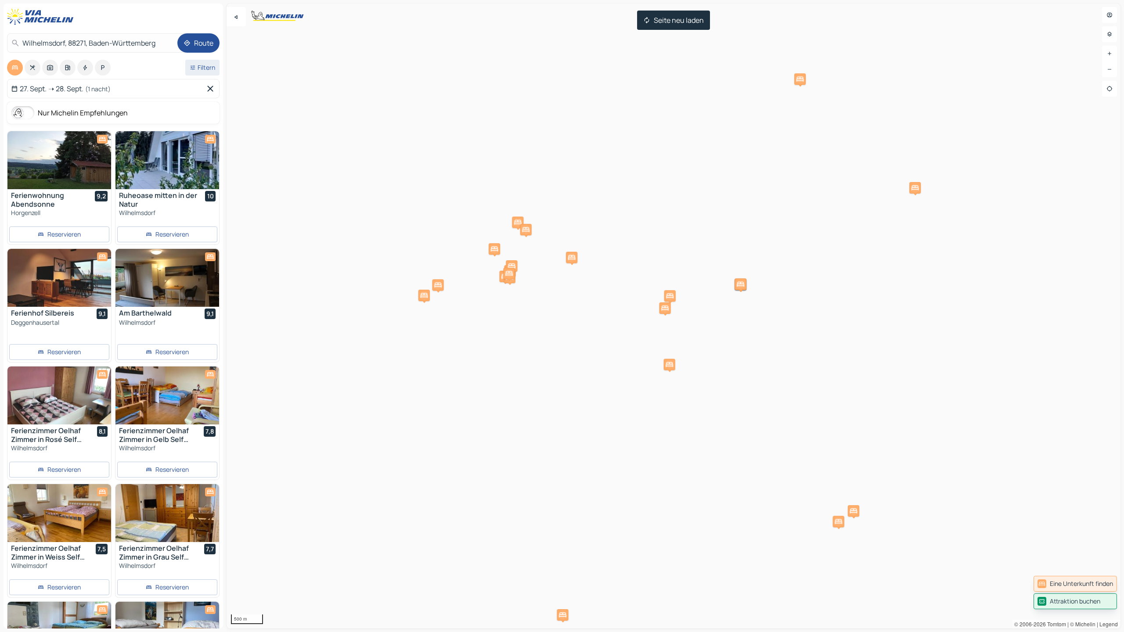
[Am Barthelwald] (167, 278)
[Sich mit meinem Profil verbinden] (1109, 15)
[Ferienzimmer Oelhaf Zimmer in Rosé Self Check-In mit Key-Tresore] (59, 395)
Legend (1108, 624)
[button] (838, 521)
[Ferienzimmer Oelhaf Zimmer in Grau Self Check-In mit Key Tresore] (167, 513)
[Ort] (1109, 89)
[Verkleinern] (1109, 69)
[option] (15, 67)
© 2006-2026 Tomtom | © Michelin (1054, 624)
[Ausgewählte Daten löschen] (212, 88)
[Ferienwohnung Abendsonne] (59, 160)
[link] (1075, 584)
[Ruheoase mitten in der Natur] (167, 160)
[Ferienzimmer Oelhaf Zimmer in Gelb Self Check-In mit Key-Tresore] (167, 395)
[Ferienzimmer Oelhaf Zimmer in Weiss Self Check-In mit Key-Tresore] (59, 513)
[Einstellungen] (1109, 34)
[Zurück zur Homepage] (42, 16)
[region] (673, 316)
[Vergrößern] (1109, 53)
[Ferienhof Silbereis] (59, 278)
